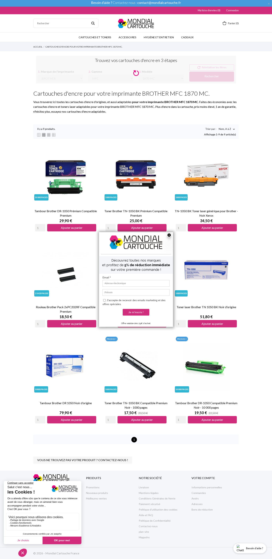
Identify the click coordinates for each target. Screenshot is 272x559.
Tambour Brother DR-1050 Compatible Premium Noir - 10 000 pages (206, 405)
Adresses (197, 504)
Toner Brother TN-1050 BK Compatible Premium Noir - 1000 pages (135, 405)
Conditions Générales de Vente (157, 498)
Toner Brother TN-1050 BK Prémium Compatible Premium (135, 213)
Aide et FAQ (146, 515)
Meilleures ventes (96, 498)
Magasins (144, 537)
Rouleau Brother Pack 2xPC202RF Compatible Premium (65, 309)
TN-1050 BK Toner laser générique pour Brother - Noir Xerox (206, 213)
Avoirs (195, 498)
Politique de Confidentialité (155, 520)
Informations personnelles (207, 487)
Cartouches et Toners (95, 37)
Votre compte (203, 478)
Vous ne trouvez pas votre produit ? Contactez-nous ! (82, 460)
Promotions (93, 487)
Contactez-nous (148, 526)
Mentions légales (149, 492)
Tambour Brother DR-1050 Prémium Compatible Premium (65, 213)
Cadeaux (187, 37)
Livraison (144, 487)
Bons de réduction (202, 509)
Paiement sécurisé (149, 504)
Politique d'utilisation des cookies (158, 509)
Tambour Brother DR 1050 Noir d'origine (66, 403)
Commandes (199, 492)
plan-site (144, 531)
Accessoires (127, 37)
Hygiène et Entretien (159, 37)
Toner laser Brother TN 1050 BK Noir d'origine (206, 307)
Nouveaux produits (97, 492)
